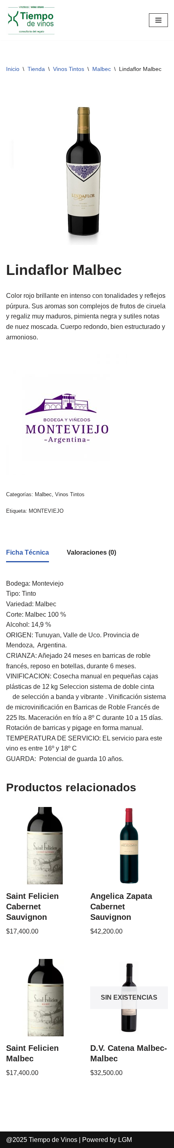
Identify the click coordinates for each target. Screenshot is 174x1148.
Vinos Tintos (68, 69)
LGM (125, 1139)
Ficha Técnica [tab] (27, 552)
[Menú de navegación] (158, 20)
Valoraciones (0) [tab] (91, 552)
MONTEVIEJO (46, 511)
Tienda (36, 69)
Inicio (12, 69)
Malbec (101, 69)
